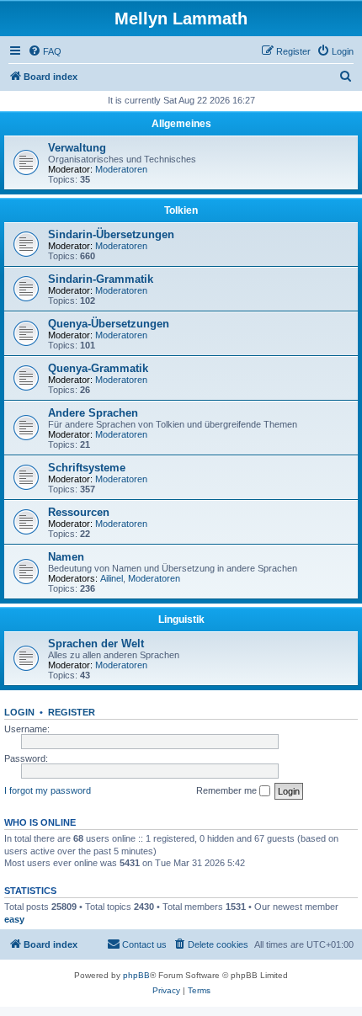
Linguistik (181, 619)
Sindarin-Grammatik (100, 279)
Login (19, 712)
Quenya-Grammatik (98, 368)
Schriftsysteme (86, 467)
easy (14, 919)
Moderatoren (121, 169)
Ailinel (111, 578)
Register (71, 712)
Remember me (227, 790)
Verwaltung (77, 147)
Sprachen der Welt (96, 643)
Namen (66, 557)
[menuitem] (44, 51)
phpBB (136, 975)
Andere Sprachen (93, 413)
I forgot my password (47, 790)
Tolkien (181, 210)
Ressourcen (78, 512)
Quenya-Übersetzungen (108, 323)
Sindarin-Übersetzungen (111, 234)
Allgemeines (181, 124)
